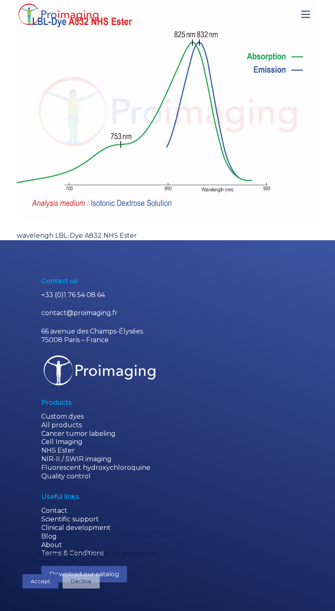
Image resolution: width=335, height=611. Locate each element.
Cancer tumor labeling (78, 433)
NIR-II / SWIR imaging (76, 459)
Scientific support (70, 519)
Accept (40, 581)
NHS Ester (58, 450)
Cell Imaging (62, 442)
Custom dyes (62, 416)
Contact (54, 510)
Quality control (66, 476)
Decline (81, 581)
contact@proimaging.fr (79, 313)
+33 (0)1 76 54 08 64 (73, 295)
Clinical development (76, 528)
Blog (49, 536)
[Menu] (305, 14)
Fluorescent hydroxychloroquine (95, 467)
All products (61, 425)
